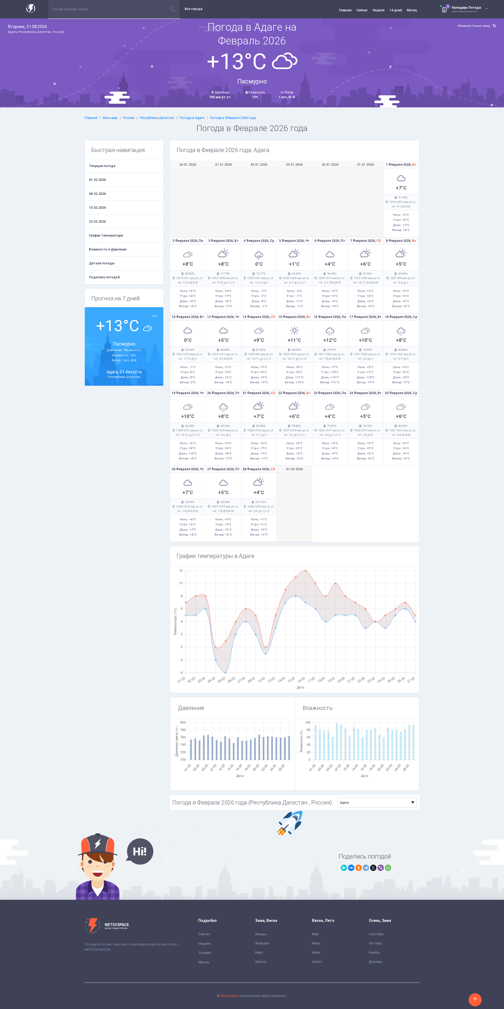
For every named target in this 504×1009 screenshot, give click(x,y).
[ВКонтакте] (351, 868)
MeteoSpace (229, 996)
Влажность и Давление (108, 249)
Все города (193, 9)
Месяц (412, 10)
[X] (373, 868)
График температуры (106, 235)
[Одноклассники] (358, 868)
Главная (345, 10)
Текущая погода (102, 166)
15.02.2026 (97, 208)
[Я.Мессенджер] (344, 868)
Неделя (379, 10)
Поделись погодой (104, 277)
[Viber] (380, 868)
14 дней (396, 10)
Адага (344, 802)
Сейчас (362, 10)
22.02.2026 (97, 221)
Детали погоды (101, 263)
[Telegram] (366, 868)
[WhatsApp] (388, 868)
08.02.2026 (97, 194)
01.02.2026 (97, 180)
